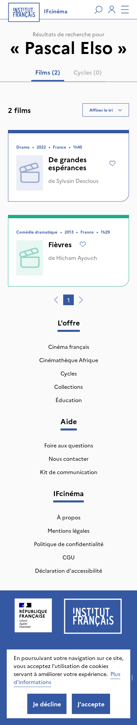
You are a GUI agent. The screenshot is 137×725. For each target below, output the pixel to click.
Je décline (47, 704)
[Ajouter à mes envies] (112, 163)
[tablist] (68, 74)
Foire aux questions (68, 445)
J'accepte (90, 704)
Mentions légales (68, 530)
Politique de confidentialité (68, 543)
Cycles (69, 373)
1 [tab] (68, 300)
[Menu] (125, 10)
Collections (68, 386)
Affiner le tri (101, 110)
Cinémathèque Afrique (68, 359)
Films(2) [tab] (47, 72)
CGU (69, 557)
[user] (112, 10)
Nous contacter (68, 458)
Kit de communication (68, 471)
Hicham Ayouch (76, 257)
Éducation (69, 399)
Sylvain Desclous (77, 180)
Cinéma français (68, 346)
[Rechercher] (98, 10)
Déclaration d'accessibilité (68, 570)
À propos (68, 517)
